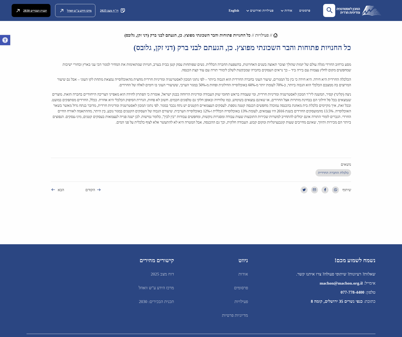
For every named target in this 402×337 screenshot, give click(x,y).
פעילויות (262, 35)
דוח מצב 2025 (162, 274)
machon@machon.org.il (341, 283)
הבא (61, 190)
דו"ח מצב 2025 (109, 10)
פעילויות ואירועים (262, 10)
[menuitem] (304, 10)
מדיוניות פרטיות (235, 315)
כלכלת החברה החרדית (333, 173)
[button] (5, 40)
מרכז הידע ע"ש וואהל (79, 10)
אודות (288, 10)
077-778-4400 (352, 292)
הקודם (90, 190)
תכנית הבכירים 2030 (35, 10)
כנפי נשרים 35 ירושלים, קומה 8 (337, 301)
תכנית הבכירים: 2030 (156, 301)
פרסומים (304, 10)
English (234, 10)
